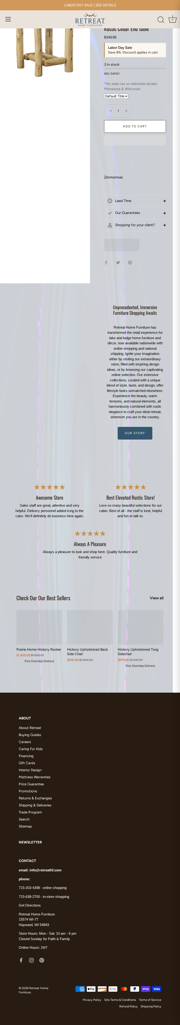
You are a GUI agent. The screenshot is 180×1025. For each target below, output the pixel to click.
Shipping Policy (151, 1006)
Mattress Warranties (34, 777)
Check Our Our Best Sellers (43, 598)
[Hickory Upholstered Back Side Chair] (90, 627)
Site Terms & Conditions (120, 1000)
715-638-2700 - (31, 897)
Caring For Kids (31, 749)
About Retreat (30, 728)
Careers (25, 742)
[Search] (161, 20)
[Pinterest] (41, 960)
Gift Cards (27, 763)
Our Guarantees (127, 213)
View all (157, 598)
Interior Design (30, 770)
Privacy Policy (92, 1000)
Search (24, 819)
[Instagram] (31, 960)
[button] (135, 140)
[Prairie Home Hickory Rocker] (39, 627)
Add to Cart (135, 126)
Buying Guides (30, 735)
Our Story (135, 433)
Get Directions (30, 905)
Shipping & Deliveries (35, 805)
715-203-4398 (29, 888)
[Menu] (8, 19)
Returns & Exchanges (35, 798)
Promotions (28, 791)
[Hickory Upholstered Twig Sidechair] (141, 627)
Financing (26, 756)
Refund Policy (128, 1006)
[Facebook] (21, 960)
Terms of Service (150, 1000)
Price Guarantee (31, 784)
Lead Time (122, 201)
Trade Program (30, 812)
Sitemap (25, 826)
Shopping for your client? (134, 225)
